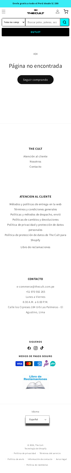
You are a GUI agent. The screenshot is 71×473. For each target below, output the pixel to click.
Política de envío (16, 459)
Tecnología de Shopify (36, 448)
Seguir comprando (35, 79)
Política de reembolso (37, 465)
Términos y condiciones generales (35, 209)
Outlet (36, 32)
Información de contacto (40, 459)
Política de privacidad (25, 453)
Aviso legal (61, 459)
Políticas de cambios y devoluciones (35, 219)
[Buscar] (64, 22)
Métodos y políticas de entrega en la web (35, 204)
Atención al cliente (35, 156)
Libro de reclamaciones (35, 247)
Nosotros (35, 161)
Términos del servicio (50, 453)
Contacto (35, 166)
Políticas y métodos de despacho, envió (35, 214)
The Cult (39, 445)
